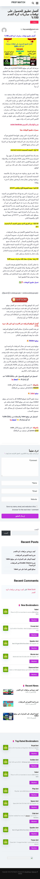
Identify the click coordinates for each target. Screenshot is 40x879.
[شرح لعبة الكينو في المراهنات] (8, 706)
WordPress (28, 872)
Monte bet (34, 654)
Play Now (34, 620)
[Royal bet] (5, 750)
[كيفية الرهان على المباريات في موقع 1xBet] (8, 720)
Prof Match (18, 2)
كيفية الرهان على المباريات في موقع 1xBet (20, 559)
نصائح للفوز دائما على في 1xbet (24, 569)
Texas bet (34, 840)
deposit (28, 816)
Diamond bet (33, 668)
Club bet (35, 813)
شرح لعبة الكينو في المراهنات (25, 555)
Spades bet (34, 641)
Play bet (35, 789)
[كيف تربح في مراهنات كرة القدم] (8, 694)
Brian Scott (31, 589)
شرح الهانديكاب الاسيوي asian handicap (24, 124)
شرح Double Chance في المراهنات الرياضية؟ (22, 564)
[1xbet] (5, 613)
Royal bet (34, 746)
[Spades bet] (5, 645)
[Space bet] (5, 805)
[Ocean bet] (5, 630)
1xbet (32, 393)
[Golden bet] (5, 764)
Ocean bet (34, 626)
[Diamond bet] (5, 671)
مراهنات (34, 22)
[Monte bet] (5, 658)
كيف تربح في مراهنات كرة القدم (24, 551)
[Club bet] (5, 817)
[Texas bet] (5, 844)
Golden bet (34, 760)
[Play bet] (5, 793)
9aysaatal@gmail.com (30, 29)
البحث (36, 529)
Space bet (34, 801)
